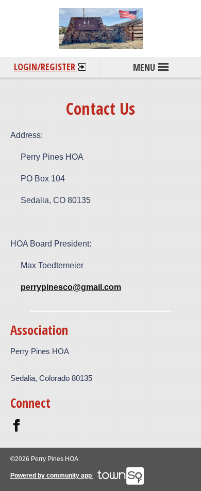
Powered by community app (51, 475)
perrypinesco (47, 287)
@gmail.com (97, 287)
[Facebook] (16, 425)
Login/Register (45, 66)
